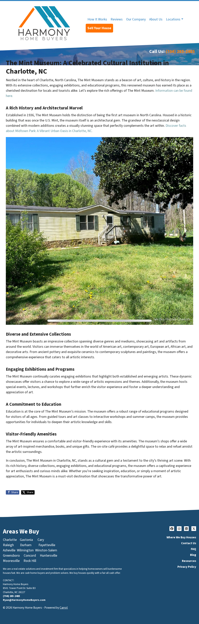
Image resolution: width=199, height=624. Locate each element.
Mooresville (11, 560)
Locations (173, 19)
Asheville (9, 550)
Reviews (117, 19)
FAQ (193, 549)
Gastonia (26, 539)
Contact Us (188, 543)
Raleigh (8, 545)
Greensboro (11, 555)
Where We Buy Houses (181, 537)
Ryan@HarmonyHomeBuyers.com (24, 600)
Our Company (136, 19)
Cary (41, 539)
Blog (193, 555)
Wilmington (25, 550)
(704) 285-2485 (180, 51)
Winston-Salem (46, 550)
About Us (155, 19)
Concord (30, 555)
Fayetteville (46, 545)
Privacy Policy (186, 567)
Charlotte (10, 539)
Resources (189, 561)
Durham (25, 545)
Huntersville (48, 555)
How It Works (97, 19)
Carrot (64, 608)
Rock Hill (30, 560)
